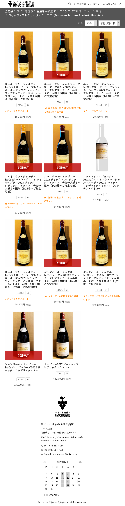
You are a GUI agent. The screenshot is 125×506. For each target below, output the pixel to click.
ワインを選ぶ (25, 11)
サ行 (98, 11)
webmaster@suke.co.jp (65, 454)
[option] (62, 476)
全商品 (9, 11)
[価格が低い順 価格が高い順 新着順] (109, 23)
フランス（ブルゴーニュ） (75, 11)
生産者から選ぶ (46, 11)
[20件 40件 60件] (91, 23)
